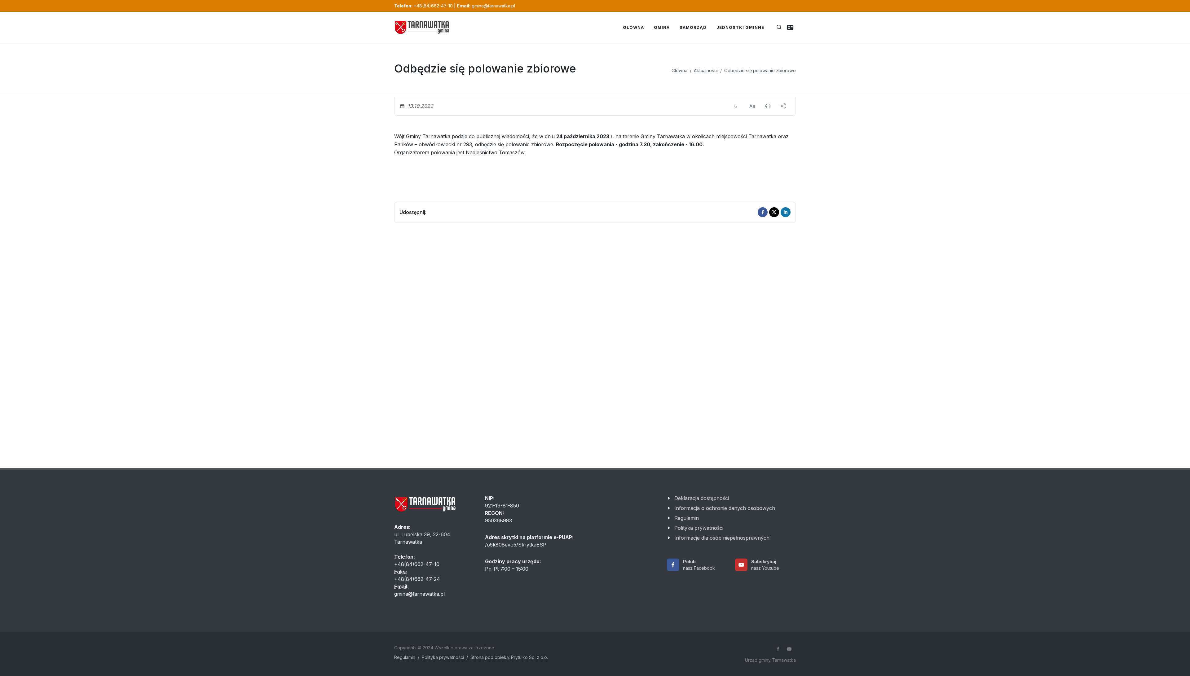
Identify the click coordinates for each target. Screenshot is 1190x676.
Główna (679, 70)
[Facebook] (763, 212)
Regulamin (686, 518)
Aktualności (706, 70)
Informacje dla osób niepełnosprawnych (721, 538)
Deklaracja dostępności (701, 498)
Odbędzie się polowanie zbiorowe (760, 70)
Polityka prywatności (698, 528)
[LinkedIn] (786, 212)
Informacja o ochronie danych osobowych (724, 508)
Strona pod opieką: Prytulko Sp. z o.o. (509, 657)
